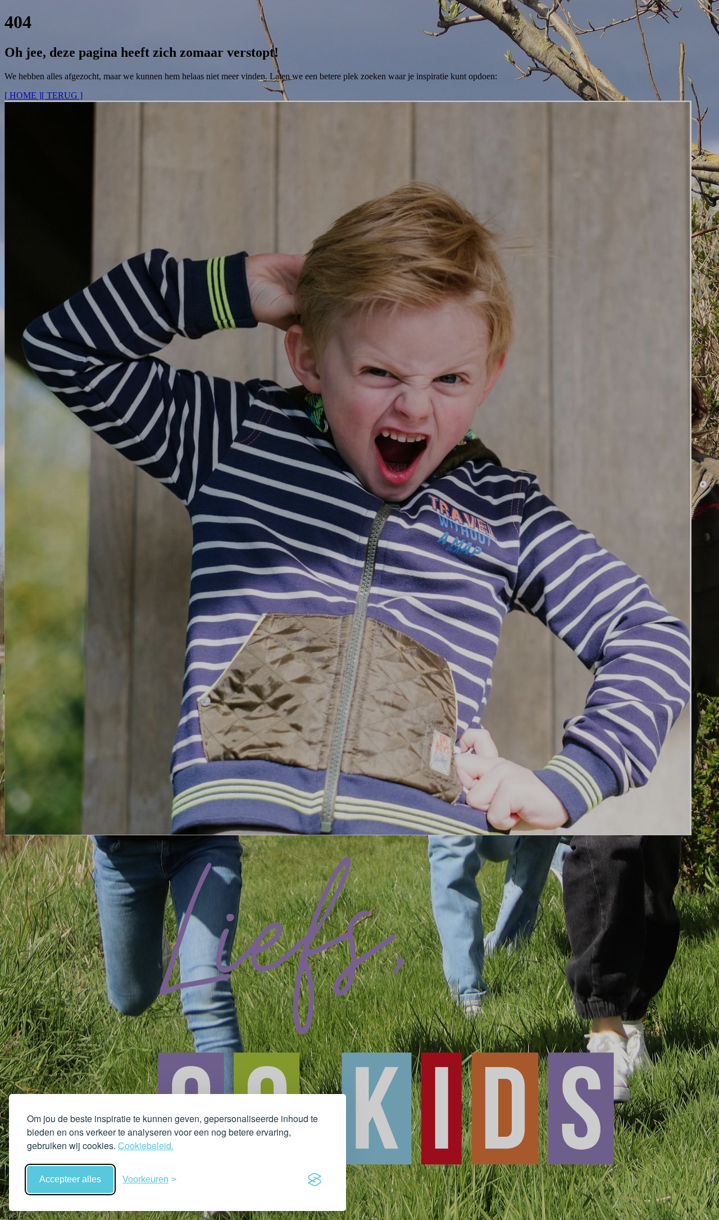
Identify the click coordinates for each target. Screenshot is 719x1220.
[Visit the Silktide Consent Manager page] (314, 1179)
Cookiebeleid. (146, 1145)
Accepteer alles (70, 1179)
